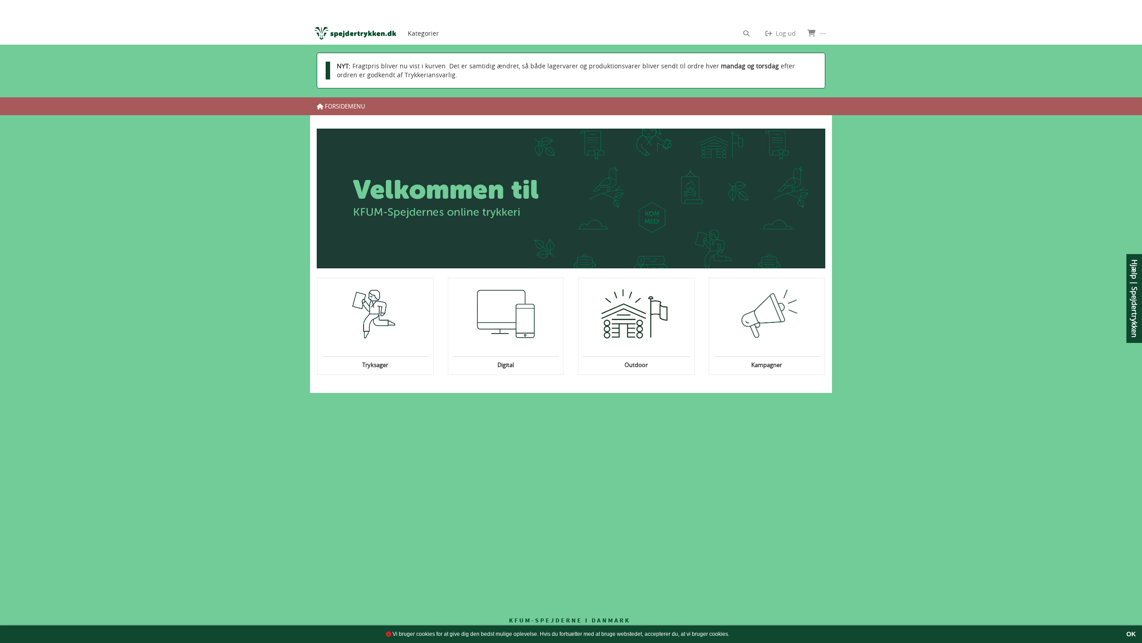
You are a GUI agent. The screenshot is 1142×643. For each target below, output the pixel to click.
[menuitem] (423, 22)
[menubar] (431, 22)
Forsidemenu (344, 106)
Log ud (785, 33)
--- (822, 33)
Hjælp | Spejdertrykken (1134, 298)
